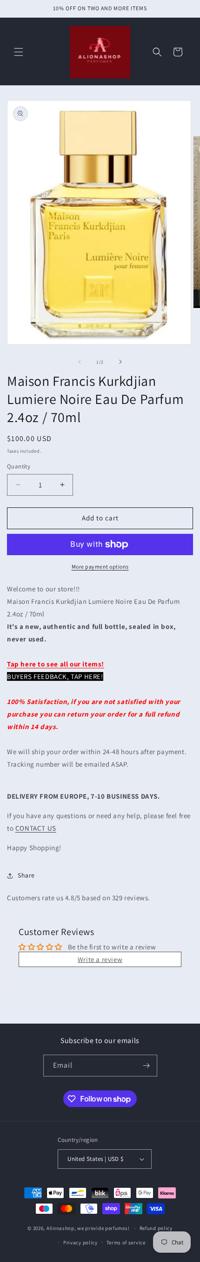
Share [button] (26, 875)
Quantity (18, 466)
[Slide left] (79, 362)
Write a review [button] (100, 959)
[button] (18, 52)
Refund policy (156, 1228)
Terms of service (126, 1242)
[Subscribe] (146, 1065)
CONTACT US (35, 828)
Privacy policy (80, 1242)
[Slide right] (120, 362)
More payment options (100, 566)
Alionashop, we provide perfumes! (88, 1228)
